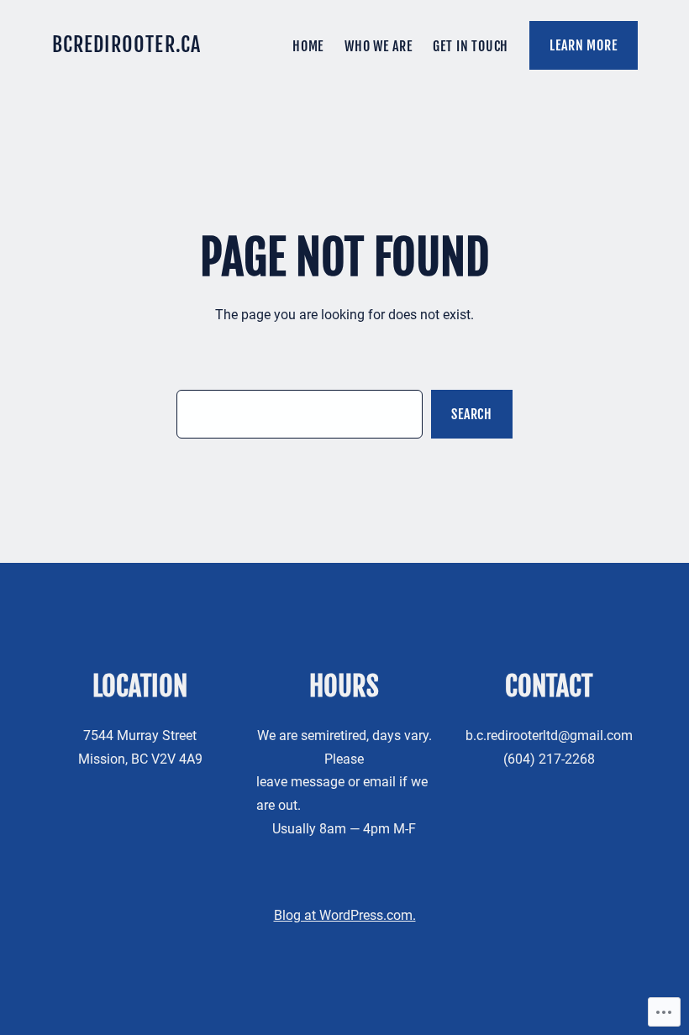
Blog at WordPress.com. (345, 915)
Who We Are (378, 46)
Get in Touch (470, 46)
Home (307, 46)
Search (471, 414)
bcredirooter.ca (127, 44)
